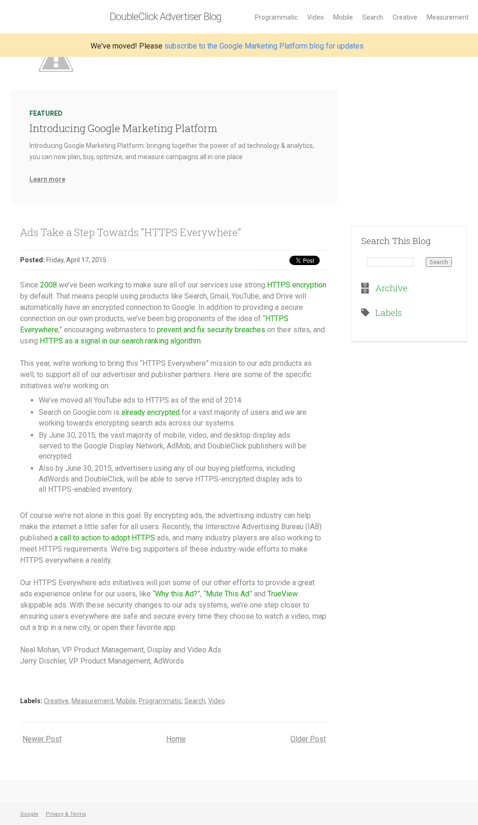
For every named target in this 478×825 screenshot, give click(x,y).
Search (372, 17)
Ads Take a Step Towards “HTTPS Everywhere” (130, 232)
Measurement (448, 17)
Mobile (343, 17)
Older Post (308, 738)
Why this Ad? (176, 593)
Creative (405, 17)
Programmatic (276, 17)
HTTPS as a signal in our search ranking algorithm (120, 340)
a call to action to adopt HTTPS (104, 537)
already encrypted (150, 412)
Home (176, 738)
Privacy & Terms (66, 814)
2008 (48, 284)
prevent (169, 329)
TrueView (282, 593)
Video (315, 17)
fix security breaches (231, 329)
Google (29, 814)
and (189, 329)
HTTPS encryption (296, 284)
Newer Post (42, 738)
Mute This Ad (227, 593)
